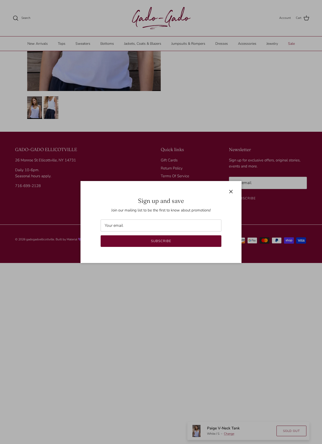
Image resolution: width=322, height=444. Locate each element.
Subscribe (161, 241)
